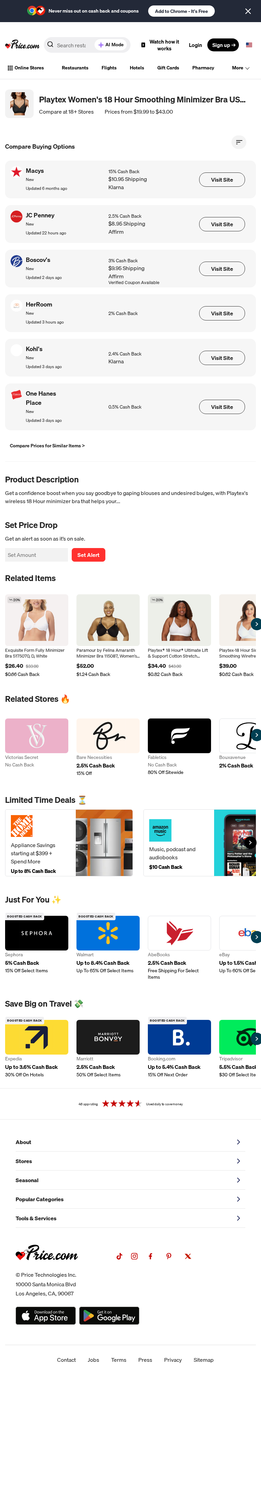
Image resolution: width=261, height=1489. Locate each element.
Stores (24, 1161)
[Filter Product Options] (238, 142)
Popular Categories (40, 1199)
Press (145, 1360)
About (23, 1142)
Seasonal (27, 1180)
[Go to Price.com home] (22, 44)
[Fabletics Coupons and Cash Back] (179, 747)
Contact (66, 1360)
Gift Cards (168, 67)
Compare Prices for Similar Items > (47, 445)
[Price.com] (47, 1267)
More (237, 67)
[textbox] (249, 45)
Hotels (137, 67)
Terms (118, 1360)
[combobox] (87, 45)
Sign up (221, 45)
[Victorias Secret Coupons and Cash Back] (36, 747)
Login (195, 45)
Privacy (173, 1360)
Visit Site (222, 179)
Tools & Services (36, 1218)
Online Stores (29, 67)
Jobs (93, 1360)
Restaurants (75, 67)
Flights (109, 67)
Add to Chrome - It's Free (181, 11)
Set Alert (88, 554)
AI (114, 44)
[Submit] (50, 46)
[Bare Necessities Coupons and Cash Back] (108, 747)
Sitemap (204, 1360)
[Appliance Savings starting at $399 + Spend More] (69, 843)
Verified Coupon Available (133, 282)
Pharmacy (203, 67)
